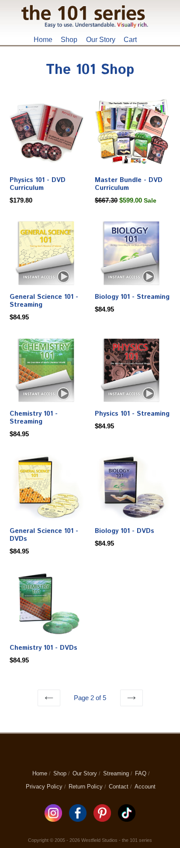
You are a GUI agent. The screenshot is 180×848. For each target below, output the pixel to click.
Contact (118, 786)
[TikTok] (126, 819)
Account (145, 786)
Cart (130, 39)
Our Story (100, 39)
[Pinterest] (103, 819)
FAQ (140, 773)
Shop (69, 39)
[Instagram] (54, 819)
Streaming (116, 773)
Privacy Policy (44, 786)
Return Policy (86, 786)
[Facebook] (78, 819)
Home (43, 39)
